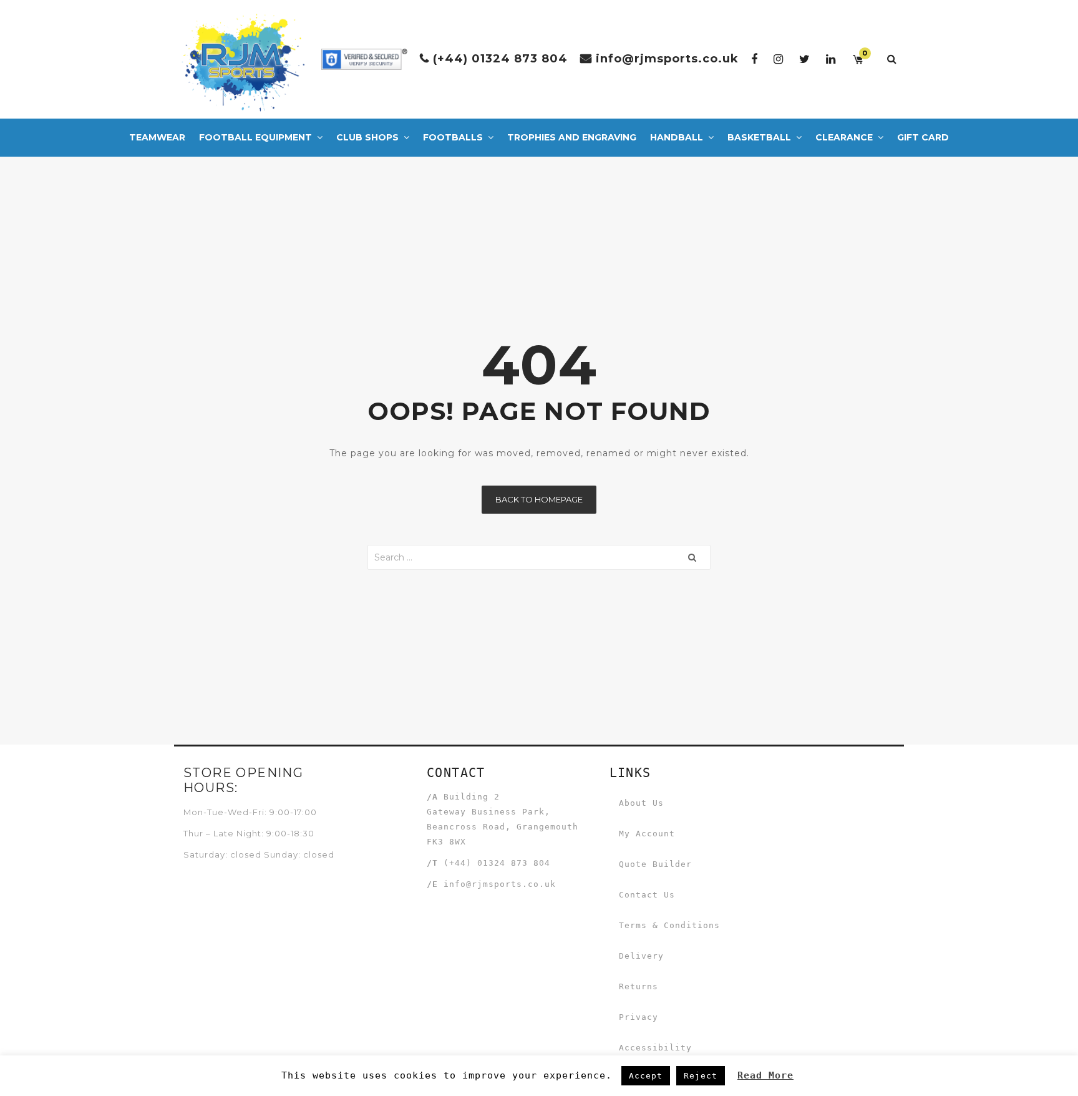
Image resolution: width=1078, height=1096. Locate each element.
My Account (647, 833)
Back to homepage (539, 499)
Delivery (641, 956)
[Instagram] (779, 59)
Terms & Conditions (669, 925)
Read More (765, 1075)
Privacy (638, 1017)
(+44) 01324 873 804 (500, 59)
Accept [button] (646, 1075)
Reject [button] (700, 1075)
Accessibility (655, 1047)
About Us (641, 803)
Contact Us (647, 894)
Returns (638, 986)
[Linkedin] (831, 59)
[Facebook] (754, 59)
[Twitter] (804, 59)
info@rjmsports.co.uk (667, 59)
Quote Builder (655, 864)
